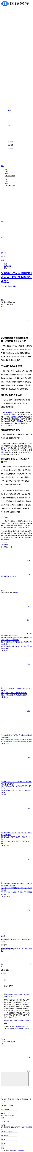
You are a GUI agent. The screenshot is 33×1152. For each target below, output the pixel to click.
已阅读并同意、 (13, 1150)
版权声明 (13, 1020)
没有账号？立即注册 (7, 1105)
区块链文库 (19, 1026)
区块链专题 (7, 266)
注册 (2, 1148)
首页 (6, 169)
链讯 (2, 300)
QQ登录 (10, 148)
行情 (6, 173)
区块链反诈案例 (10, 176)
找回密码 (11, 1115)
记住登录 (5, 1115)
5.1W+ (29, 606)
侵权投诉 (19, 1020)
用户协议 (25, 1020)
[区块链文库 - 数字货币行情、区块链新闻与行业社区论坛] (17, 996)
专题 (6, 171)
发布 (2, 166)
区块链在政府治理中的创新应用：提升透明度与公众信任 (16, 277)
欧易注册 (3, 1036)
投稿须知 (7, 1020)
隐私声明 (29, 1127)
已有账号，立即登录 (7, 1131)
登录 (2, 964)
